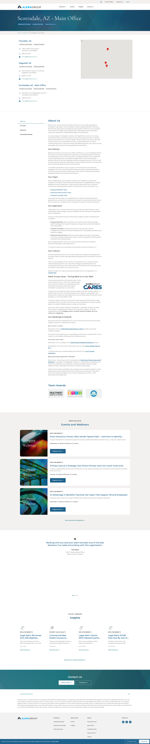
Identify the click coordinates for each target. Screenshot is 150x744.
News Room (90, 725)
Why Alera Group (91, 721)
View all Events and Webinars (74, 520)
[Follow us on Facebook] (126, 722)
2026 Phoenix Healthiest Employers (82, 342)
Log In (128, 2)
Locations (25, 32)
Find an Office (109, 2)
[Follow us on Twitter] (130, 722)
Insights (80, 7)
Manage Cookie (131, 741)
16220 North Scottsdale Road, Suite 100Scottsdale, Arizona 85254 (34, 94)
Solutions (62, 7)
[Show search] (101, 2)
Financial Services (50, 24)
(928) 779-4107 (26, 76)
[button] (107, 66)
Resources (23, 130)
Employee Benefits (38, 24)
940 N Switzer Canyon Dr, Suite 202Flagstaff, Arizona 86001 (33, 71)
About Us (90, 7)
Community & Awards (26, 134)
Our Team (23, 125)
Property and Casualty (24, 24)
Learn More (55, 741)
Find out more (24, 650)
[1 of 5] (72, 595)
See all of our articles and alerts (74, 660)
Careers (89, 736)
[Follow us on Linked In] (123, 722)
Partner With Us (91, 733)
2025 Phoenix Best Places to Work (72, 329)
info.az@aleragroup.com (29, 56)
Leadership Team (92, 729)
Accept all (144, 741)
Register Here (57, 451)
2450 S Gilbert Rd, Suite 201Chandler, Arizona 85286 (30, 49)
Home (19, 32)
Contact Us (119, 2)
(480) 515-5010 (26, 53)
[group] (75, 566)
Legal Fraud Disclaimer (26, 694)
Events (72, 7)
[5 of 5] (77, 595)
